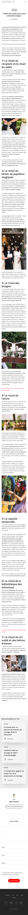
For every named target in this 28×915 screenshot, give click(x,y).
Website (3, 863)
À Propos (7, 895)
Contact (14, 897)
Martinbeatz (15, 19)
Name (3, 847)
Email (3, 855)
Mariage (14, 10)
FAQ (13, 895)
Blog (22, 895)
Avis (17, 895)
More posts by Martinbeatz (14, 806)
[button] (25, 1)
